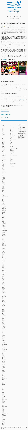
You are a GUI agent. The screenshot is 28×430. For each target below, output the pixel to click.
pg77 (2, 255)
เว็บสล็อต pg (3, 418)
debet (2, 173)
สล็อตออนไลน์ (22, 136)
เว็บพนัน (2, 416)
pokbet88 (3, 274)
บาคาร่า (2, 369)
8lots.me (3, 137)
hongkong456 (3, 195)
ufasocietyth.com (3, 340)
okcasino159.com (4, 244)
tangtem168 (3, 321)
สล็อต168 (24, 134)
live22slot (3, 215)
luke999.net (3, 220)
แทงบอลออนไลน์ (3, 422)
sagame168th (3, 295)
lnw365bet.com (3, 216)
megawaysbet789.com (4, 230)
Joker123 (19, 129)
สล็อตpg (2, 394)
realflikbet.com (3, 284)
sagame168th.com (4, 296)
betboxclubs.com (4, 155)
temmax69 (3, 322)
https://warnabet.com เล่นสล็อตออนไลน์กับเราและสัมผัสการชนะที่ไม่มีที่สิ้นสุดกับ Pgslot (14, 11)
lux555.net (3, 221)
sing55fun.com (3, 305)
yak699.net (3, 354)
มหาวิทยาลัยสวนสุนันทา (4, 378)
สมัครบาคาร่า (22, 99)
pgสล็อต (2, 272)
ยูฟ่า (2, 380)
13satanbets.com (3, 126)
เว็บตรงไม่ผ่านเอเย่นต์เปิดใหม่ (5, 413)
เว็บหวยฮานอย (3, 420)
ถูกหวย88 (3, 365)
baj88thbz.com (3, 152)
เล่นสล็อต (3, 411)
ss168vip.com (3, 316)
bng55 (2, 160)
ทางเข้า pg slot (3, 367)
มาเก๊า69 (3, 379)
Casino (2, 168)
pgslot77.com (3, 266)
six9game (3, 306)
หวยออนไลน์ (3, 405)
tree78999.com (3, 327)
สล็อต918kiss (3, 392)
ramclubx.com (3, 283)
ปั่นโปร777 (3, 375)
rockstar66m (3, 290)
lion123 (2, 213)
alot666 (2, 145)
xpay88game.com (4, 352)
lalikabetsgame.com (4, 211)
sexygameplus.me (4, 303)
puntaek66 (3, 279)
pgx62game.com (3, 271)
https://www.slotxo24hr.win (13, 139)
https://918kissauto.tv (12, 150)
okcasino (3, 243)
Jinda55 (2, 200)
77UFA (2, 133)
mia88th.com (3, 233)
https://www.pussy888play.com (13, 155)
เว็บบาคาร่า (3, 414)
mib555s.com (3, 234)
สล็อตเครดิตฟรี (3, 396)
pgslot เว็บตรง (11, 159)
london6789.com (3, 218)
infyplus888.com (3, 198)
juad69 (2, 205)
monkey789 (3, 236)
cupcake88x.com (3, 171)
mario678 (3, 227)
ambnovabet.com (4, 147)
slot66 (10, 132)
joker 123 (11, 129)
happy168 (3, 191)
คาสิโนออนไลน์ (3, 361)
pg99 (2, 256)
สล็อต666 (3, 389)
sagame (25, 131)
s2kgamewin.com (4, 293)
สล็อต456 (3, 387)
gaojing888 (3, 187)
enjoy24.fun (3, 176)
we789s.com (3, 348)
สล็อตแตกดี (3, 400)
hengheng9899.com (4, 192)
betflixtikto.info (3, 157)
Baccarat (3, 150)
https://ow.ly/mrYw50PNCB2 (5, 111)
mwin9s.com (3, 238)
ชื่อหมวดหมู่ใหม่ (3, 362)
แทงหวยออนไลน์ (3, 423)
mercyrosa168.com (4, 231)
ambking (3, 146)
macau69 (3, 224)
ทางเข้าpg (20, 133)
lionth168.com (3, 214)
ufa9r (2, 332)
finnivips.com (3, 182)
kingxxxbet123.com (4, 207)
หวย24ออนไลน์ (3, 404)
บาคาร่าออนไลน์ (4, 59)
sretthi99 (19, 132)
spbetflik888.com (3, 315)
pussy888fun (3, 281)
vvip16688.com (3, 347)
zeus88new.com (3, 359)
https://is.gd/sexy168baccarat (6, 117)
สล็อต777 (19, 135)
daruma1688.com (3, 172)
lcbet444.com (3, 212)
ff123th (2, 181)
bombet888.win (3, 161)
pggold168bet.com (4, 258)
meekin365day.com (4, 229)
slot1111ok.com (3, 310)
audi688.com (3, 148)
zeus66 (2, 358)
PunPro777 (3, 277)
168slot (2, 128)
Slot (2, 308)
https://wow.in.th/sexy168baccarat (5, 114)
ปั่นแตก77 (3, 374)
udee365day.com (3, 328)
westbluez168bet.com (4, 349)
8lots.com (3, 136)
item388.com (3, 199)
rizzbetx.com (3, 288)
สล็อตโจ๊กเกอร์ (3, 402)
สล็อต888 (21, 135)
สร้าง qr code (3, 384)
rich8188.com (3, 286)
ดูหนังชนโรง (11, 164)
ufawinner (3, 341)
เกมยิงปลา (3, 407)
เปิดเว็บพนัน (3, 410)
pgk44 (2, 262)
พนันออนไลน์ (3, 376)
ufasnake (3, 339)
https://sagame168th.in (12, 152)
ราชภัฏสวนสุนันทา (4, 382)
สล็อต (2, 385)
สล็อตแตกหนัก (3, 401)
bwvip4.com (3, 165)
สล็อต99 (2, 393)
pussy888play (3, 282)
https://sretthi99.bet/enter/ (5, 196)
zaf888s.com (3, 357)
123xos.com (3, 125)
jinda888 (25, 128)
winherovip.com (3, 350)
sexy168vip (3, 300)
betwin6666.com (3, 158)
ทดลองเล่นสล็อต (3, 366)
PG (24, 129)
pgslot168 (3, 264)
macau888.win (3, 225)
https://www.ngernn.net (12, 166)
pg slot (10, 143)
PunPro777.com (3, 278)
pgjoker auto (3, 260)
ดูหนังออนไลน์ (11, 146)
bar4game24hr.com (4, 154)
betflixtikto (3, 156)
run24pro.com (3, 291)
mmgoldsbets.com (4, 235)
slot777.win (3, 312)
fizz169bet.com (3, 183)
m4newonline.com (4, 222)
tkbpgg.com (3, 325)
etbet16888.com (3, 177)
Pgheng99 (3, 259)
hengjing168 (22, 128)
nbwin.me (3, 239)
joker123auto (3, 202)
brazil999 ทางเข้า (3, 163)
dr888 (2, 174)
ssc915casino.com (4, 317)
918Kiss (2, 138)
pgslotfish (3, 269)
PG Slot (23, 130)
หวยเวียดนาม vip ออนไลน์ (4, 406)
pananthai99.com (3, 248)
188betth (3, 130)
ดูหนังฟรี (10, 162)
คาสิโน (2, 360)
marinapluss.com (3, 226)
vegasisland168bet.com (4, 343)
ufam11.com (3, 337)
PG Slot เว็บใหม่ (3, 253)
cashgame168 (3, 167)
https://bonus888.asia (12, 135)
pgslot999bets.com (4, 268)
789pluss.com (3, 134)
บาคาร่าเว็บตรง (3, 372)
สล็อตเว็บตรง (3, 397)
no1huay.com (3, 242)
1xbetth (10, 141)
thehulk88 (3, 323)
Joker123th (25, 129)
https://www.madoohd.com (13, 151)
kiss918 (10, 144)
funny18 (3, 186)
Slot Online (3, 309)
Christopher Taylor (3, 26)
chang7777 (3, 170)
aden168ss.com (3, 141)
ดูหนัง (2, 363)
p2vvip (2, 246)
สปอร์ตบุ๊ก (3, 383)
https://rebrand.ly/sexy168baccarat (6, 112)
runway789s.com (3, 292)
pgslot (10, 157)
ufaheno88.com (3, 336)
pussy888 (11, 137)
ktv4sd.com (3, 209)
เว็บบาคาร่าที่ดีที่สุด (4, 415)
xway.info (3, 353)
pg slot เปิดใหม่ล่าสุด (4, 251)
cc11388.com (3, 169)
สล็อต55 (2, 388)
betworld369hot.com (4, 159)
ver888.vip (3, 345)
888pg (2, 135)
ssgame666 (3, 318)
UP (26, 427)
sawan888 (3, 297)
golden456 (3, 190)
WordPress (2, 428)
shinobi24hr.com (3, 304)
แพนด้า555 (3, 424)
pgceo (2, 257)
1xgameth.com (3, 132)
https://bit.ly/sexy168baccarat (5, 109)
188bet (2, 129)
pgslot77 (3, 265)
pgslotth (3, 270)
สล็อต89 (2, 391)
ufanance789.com (4, 338)
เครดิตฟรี (3, 409)
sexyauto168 (3, 301)
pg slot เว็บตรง (3, 252)
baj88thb (3, 151)
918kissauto (3, 139)
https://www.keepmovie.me (13, 163)
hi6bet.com (3, 193)
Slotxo (2, 313)
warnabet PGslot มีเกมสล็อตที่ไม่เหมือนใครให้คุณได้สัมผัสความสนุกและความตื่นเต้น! (14, 5)
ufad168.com (3, 334)
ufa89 (2, 331)
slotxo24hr (3, 314)
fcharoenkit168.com (4, 180)
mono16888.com (3, 237)
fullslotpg (3, 185)
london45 (3, 217)
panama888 (3, 247)
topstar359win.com (4, 326)
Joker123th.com (3, 204)
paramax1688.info (4, 249)
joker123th (3, 203)
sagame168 (3, 294)
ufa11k (2, 330)
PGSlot (20, 130)
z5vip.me (3, 356)
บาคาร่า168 (3, 370)
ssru (2, 319)
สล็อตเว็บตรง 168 (3, 398)
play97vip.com (3, 273)
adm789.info (3, 142)
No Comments (11, 26)
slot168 (10, 130)
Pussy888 (22, 131)
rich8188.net (3, 287)
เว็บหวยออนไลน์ (3, 419)
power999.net (3, 275)
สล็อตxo (19, 136)
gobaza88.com (3, 189)
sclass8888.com (3, 299)
